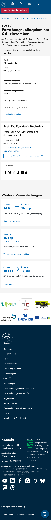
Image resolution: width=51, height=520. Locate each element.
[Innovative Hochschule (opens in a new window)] (8, 317)
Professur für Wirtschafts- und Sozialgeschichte (24, 155)
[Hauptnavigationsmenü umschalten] (46, 4)
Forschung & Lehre (12, 368)
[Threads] (12, 487)
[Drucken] (26, 172)
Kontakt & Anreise (10, 353)
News (5, 358)
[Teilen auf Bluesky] (9, 172)
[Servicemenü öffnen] (45, 514)
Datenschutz (20, 514)
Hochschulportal (10, 383)
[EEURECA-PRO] (25, 317)
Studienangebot (9, 373)
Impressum (30, 514)
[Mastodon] (4, 487)
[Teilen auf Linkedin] (18, 172)
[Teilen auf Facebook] (5, 172)
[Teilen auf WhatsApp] (14, 172)
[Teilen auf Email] (22, 172)
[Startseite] (3, 4)
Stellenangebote (10, 363)
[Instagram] (27, 480)
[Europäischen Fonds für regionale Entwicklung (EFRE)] (42, 317)
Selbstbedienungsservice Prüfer (16, 393)
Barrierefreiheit (7, 514)
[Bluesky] (42, 480)
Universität (8, 348)
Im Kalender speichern (12, 114)
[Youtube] (4, 480)
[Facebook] (20, 480)
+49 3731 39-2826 (11, 151)
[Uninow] (35, 480)
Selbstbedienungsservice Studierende (18, 388)
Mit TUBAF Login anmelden (16, 418)
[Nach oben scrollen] (45, 504)
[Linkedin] (12, 480)
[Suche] (38, 4)
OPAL (5, 378)
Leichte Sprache (10, 403)
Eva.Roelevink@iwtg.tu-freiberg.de (17, 147)
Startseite (5, 18)
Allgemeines (9, 398)
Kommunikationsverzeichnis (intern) (17, 408)
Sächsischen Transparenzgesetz (14, 468)
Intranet (6, 413)
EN (29, 4)
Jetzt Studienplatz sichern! (15, 10)
